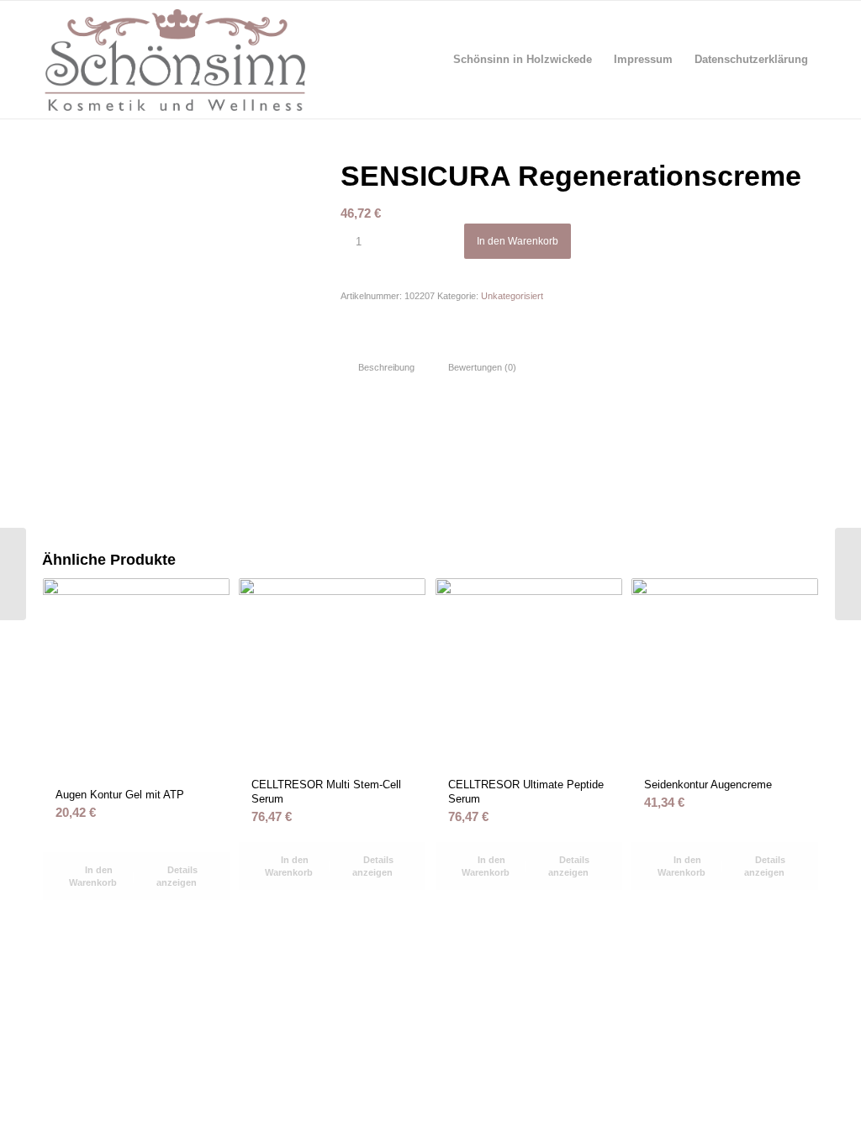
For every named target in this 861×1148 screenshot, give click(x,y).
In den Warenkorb (517, 241)
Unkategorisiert (512, 296)
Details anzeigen (177, 876)
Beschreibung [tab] (386, 367)
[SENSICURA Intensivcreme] (13, 574)
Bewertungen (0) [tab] (482, 367)
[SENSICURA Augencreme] (848, 574)
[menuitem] (522, 59)
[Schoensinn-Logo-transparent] (175, 59)
